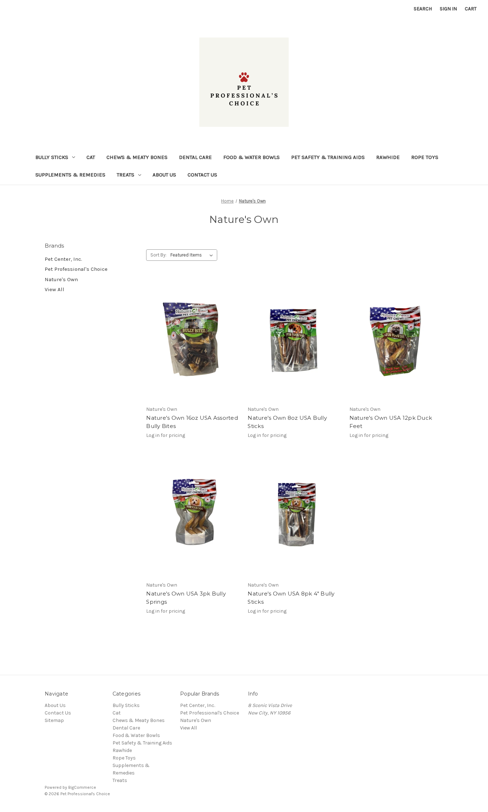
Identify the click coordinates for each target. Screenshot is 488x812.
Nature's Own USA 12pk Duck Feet (390, 421)
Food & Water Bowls (251, 157)
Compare (191, 346)
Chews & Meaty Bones (137, 157)
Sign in (448, 9)
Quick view (192, 334)
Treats (125, 174)
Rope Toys (424, 157)
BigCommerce (82, 787)
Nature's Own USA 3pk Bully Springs (186, 597)
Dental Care (195, 157)
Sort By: (158, 255)
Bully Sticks (51, 157)
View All (54, 289)
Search (423, 9)
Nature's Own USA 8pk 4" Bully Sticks (291, 597)
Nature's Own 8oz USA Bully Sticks (287, 421)
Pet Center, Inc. (63, 259)
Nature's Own (61, 279)
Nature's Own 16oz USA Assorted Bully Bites (192, 421)
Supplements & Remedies (70, 174)
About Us (164, 174)
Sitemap (54, 720)
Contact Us (202, 174)
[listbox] (193, 255)
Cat (90, 157)
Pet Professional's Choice (76, 269)
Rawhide (388, 157)
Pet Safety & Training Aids (328, 157)
